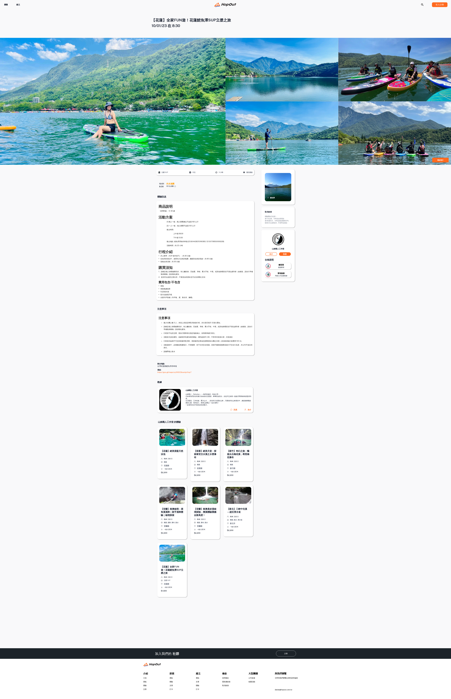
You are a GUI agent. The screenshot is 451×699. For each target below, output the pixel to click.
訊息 (285, 254)
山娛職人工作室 (192, 390)
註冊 (286, 653)
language (190, 172)
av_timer (216, 172)
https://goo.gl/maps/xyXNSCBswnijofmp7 (174, 372)
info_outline (175, 186)
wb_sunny (244, 172)
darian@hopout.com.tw (283, 690)
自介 (249, 410)
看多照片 (440, 160)
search (422, 4)
